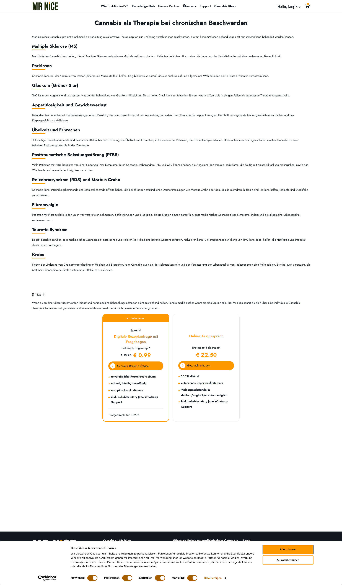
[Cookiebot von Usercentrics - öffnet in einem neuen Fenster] (47, 578)
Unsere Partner (169, 6)
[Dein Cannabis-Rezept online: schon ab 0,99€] (45, 6)
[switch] (127, 578)
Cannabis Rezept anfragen (133, 366)
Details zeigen (213, 577)
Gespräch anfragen (198, 365)
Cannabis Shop (224, 6)
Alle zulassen (288, 549)
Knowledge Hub (143, 6)
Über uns (189, 6)
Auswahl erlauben (288, 559)
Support (205, 6)
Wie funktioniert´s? (114, 6)
